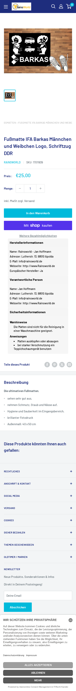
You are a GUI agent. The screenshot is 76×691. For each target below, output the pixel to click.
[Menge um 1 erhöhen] (40, 188)
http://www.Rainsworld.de (39, 266)
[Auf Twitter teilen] (62, 364)
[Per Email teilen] (69, 364)
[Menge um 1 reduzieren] (20, 188)
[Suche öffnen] (53, 6)
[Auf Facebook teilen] (47, 364)
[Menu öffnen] (6, 6)
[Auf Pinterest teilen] (54, 364)
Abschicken (18, 607)
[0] (68, 6)
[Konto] (61, 6)
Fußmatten (8, 122)
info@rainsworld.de (30, 261)
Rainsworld (12, 162)
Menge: (8, 188)
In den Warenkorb (38, 213)
